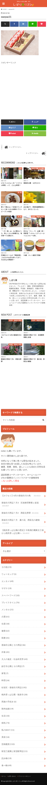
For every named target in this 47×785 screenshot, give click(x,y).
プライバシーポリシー (24, 776)
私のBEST (8, 730)
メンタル (7, 609)
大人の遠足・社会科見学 (14, 659)
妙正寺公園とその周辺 (13, 666)
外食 (5, 652)
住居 (5, 623)
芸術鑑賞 (8, 744)
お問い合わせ (12, 776)
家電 (5, 673)
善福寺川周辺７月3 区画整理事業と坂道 (20, 504)
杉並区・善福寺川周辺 (14, 687)
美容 (5, 737)
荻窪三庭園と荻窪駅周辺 (14, 751)
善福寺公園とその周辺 (13, 645)
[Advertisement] (23, 87)
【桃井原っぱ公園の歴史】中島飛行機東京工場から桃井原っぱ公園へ (23, 531)
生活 (5, 716)
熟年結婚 (7, 708)
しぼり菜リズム (16, 781)
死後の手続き (9, 701)
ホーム (4, 776)
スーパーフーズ (10, 595)
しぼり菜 (13, 280)
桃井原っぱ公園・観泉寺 (14, 694)
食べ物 (6, 765)
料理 (5, 680)
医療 (5, 638)
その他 (6, 567)
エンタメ (7, 581)
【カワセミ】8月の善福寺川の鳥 (21, 495)
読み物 (6, 758)
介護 (5, 616)
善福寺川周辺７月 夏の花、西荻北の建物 (21, 521)
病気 (5, 723)
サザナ (6, 588)
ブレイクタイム (10, 602)
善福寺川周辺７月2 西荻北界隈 (20, 513)
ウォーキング (9, 574)
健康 (5, 631)
